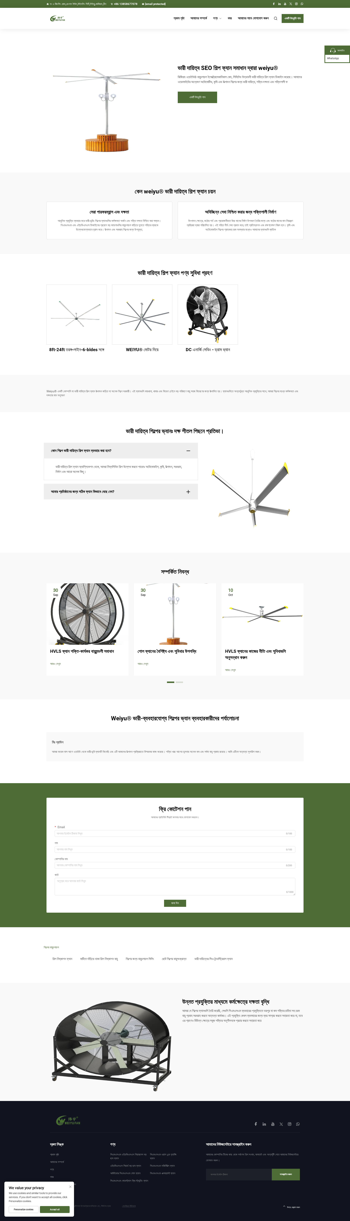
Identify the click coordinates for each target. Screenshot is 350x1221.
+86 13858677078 (125, 4)
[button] (170, 682)
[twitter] (290, 4)
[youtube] (285, 4)
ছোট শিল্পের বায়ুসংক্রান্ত (174, 959)
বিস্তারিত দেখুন (77, 314)
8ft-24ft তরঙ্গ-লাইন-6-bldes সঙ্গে (76, 349)
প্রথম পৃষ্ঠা (179, 18)
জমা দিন (175, 903)
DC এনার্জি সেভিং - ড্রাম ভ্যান (208, 349)
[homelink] (68, 1120)
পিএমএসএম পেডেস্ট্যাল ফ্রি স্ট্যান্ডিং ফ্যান (129, 1180)
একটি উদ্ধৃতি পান (293, 18)
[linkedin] (279, 4)
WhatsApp (333, 58)
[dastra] (65, 18)
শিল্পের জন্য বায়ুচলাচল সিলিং (140, 959)
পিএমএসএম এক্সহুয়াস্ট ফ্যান (162, 1173)
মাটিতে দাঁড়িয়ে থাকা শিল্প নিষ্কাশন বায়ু (99, 959)
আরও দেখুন (55, 664)
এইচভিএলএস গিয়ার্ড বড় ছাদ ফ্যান (125, 1165)
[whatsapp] (302, 4)
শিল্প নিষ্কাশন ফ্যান (62, 959)
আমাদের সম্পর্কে (198, 18)
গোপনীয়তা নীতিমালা (129, 1206)
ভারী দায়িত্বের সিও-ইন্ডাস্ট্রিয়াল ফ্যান (214, 959)
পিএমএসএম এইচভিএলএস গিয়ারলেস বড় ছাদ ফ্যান (128, 1156)
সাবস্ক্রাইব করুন (286, 1174)
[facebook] (273, 4)
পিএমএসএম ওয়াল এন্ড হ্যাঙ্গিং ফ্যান (163, 1156)
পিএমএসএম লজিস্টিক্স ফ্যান (162, 1165)
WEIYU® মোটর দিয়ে (142, 349)
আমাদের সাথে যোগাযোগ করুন (253, 18)
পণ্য (215, 18)
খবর (230, 18)
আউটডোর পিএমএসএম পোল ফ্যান (125, 1173)
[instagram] (296, 4)
